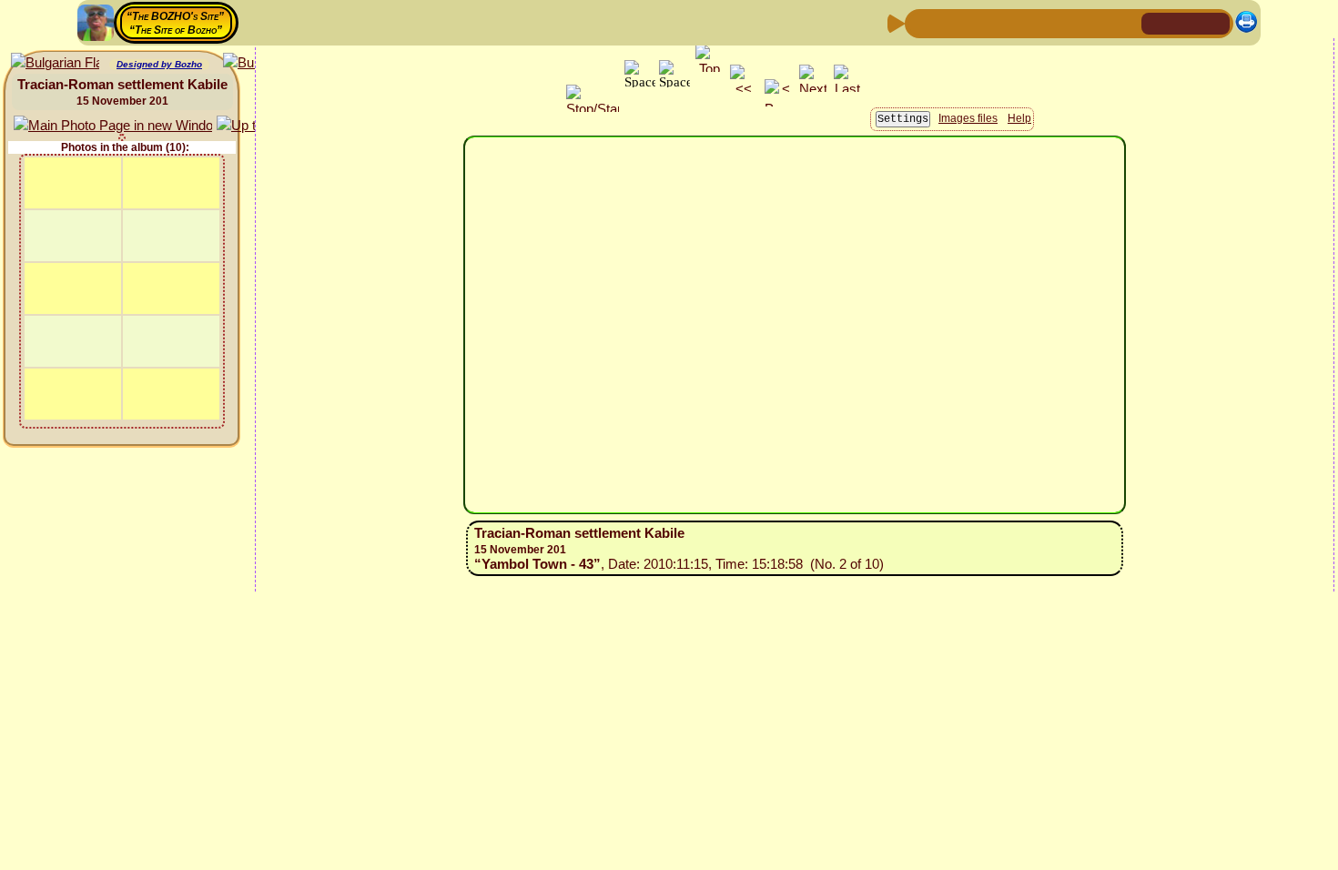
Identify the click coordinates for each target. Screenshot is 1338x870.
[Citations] (1008, 22)
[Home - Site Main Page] (1157, 22)
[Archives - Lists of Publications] (979, 22)
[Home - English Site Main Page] (1186, 22)
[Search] (1125, 22)
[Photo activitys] (1067, 22)
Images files (968, 118)
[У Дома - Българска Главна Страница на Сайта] (1215, 22)
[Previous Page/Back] (921, 22)
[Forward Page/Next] (950, 22)
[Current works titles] (1038, 22)
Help (1019, 118)
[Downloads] (1096, 22)
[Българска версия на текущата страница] (55, 63)
